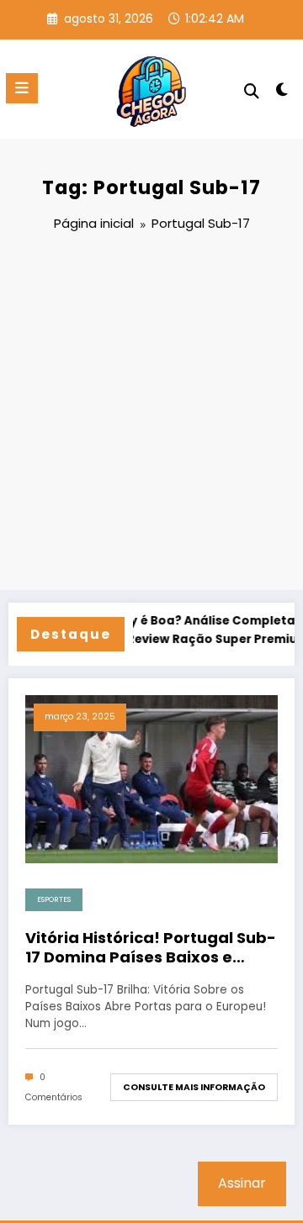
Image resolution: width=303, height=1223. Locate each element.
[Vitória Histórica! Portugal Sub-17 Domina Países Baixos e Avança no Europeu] (151, 779)
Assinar (242, 1183)
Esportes (54, 899)
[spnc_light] (282, 93)
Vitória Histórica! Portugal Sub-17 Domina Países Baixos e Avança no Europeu (150, 947)
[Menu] (22, 88)
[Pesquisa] (251, 91)
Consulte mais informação (194, 1087)
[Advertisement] (151, 413)
